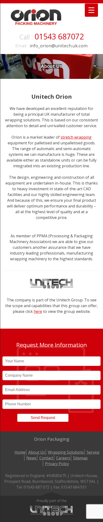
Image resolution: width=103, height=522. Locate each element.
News (31, 458)
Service (93, 452)
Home (20, 452)
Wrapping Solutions (66, 452)
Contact (46, 458)
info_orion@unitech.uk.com (59, 46)
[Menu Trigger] (91, 10)
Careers (63, 458)
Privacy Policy (57, 463)
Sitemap (80, 458)
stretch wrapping (76, 137)
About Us (36, 452)
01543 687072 (59, 36)
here (38, 311)
